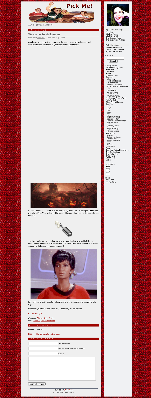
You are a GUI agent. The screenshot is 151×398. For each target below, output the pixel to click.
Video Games (111, 146)
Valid (111, 182)
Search (109, 55)
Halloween (110, 79)
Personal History (112, 119)
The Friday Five (112, 154)
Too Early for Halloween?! (44, 320)
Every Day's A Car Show (114, 96)
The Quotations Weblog (115, 40)
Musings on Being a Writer (116, 98)
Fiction (108, 73)
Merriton (109, 32)
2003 (108, 174)
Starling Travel (112, 36)
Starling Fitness (112, 34)
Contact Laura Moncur (115, 49)
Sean (108, 148)
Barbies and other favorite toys (116, 120)
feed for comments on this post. (44, 334)
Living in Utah (111, 90)
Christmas (110, 71)
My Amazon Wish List (114, 51)
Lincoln (109, 107)
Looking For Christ (112, 75)
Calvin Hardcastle (112, 122)
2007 (108, 166)
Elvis (108, 106)
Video (108, 160)
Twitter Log (110, 156)
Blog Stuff (110, 69)
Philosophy (110, 133)
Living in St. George (113, 95)
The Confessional (113, 152)
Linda (108, 109)
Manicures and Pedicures (115, 84)
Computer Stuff (111, 138)
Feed (110, 180)
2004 (108, 172)
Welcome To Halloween (44, 34)
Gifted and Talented (113, 125)
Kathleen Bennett (112, 127)
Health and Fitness (113, 81)
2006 (108, 168)
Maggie (109, 112)
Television (110, 145)
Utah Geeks (110, 158)
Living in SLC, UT (112, 93)
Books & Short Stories (114, 137)
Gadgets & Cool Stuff (113, 140)
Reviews (109, 135)
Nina (108, 113)
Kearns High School (113, 128)
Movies (109, 142)
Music (109, 143)
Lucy (108, 110)
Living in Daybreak (112, 92)
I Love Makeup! (112, 83)
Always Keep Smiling (46, 318)
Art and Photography (114, 68)
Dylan (109, 124)
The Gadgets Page (113, 38)
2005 (108, 170)
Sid (108, 115)
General (109, 77)
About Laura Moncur (114, 47)
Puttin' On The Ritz (113, 131)
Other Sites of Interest (114, 102)
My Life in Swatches (113, 130)
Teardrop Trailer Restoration (117, 150)
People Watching (113, 117)
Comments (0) (35, 313)
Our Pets (109, 104)
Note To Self (111, 100)
